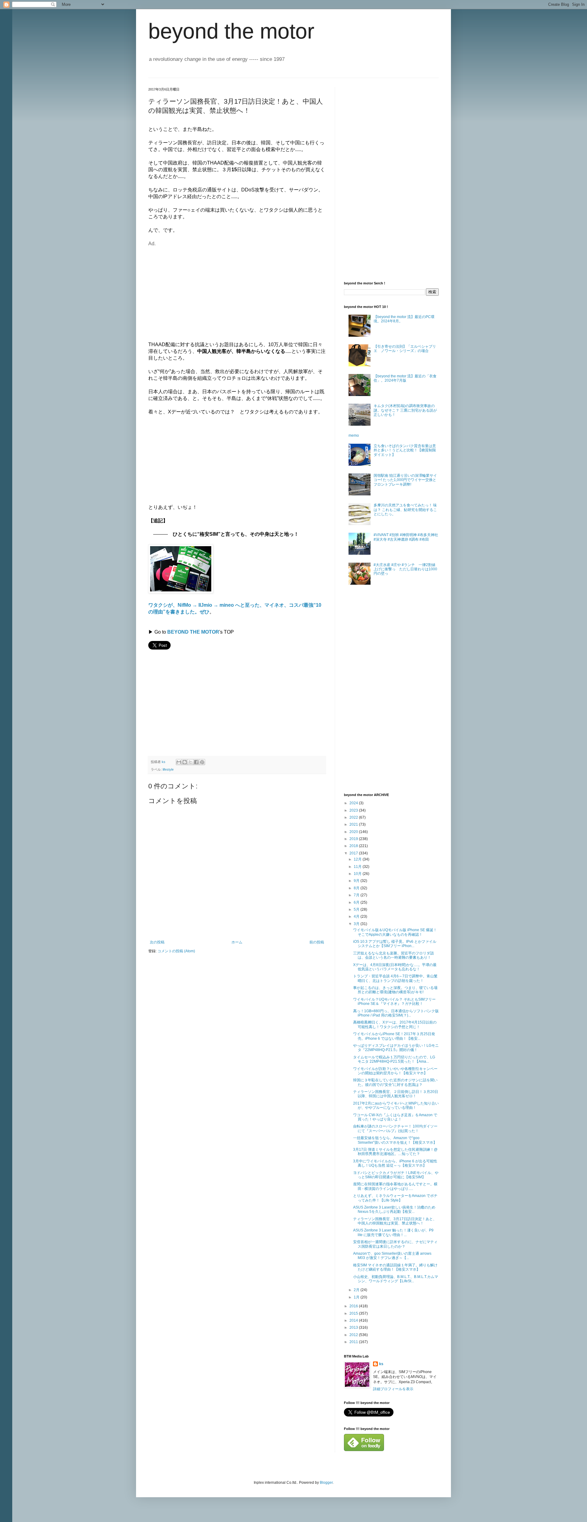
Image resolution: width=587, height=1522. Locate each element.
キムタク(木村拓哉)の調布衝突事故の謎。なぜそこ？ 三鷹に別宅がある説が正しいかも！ (405, 410)
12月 (358, 859)
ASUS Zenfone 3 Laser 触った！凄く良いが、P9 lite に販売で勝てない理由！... (393, 1232)
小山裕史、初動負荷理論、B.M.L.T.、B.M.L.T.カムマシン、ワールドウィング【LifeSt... (395, 1279)
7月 (357, 895)
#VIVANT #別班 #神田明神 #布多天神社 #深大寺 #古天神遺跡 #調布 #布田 (406, 537)
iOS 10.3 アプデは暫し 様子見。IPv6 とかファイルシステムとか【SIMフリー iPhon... (394, 943)
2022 (354, 817)
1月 (357, 1297)
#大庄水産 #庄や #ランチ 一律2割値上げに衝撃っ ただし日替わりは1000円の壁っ (405, 569)
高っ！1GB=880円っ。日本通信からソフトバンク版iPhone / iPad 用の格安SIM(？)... (396, 1013)
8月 (357, 888)
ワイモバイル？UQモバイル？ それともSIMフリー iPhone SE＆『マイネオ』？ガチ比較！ (394, 1001)
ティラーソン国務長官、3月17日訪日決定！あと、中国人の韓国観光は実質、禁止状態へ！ (395, 1221)
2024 (354, 803)
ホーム (236, 942)
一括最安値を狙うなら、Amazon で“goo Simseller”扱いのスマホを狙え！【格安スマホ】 (395, 1140)
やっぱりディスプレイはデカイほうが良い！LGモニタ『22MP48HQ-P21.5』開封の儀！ (396, 1047)
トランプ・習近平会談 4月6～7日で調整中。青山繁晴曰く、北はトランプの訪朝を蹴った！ (395, 978)
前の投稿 (316, 942)
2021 (354, 824)
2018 (354, 846)
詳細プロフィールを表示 (393, 1389)
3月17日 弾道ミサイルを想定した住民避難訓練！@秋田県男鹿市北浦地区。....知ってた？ (395, 1151)
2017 (354, 853)
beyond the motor (231, 31)
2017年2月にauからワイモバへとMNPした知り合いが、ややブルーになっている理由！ (396, 1105)
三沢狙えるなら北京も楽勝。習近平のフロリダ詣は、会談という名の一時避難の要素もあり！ (393, 955)
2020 (354, 832)
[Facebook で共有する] (196, 762)
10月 (358, 874)
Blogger (326, 1482)
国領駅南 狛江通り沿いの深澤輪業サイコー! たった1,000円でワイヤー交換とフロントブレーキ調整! (405, 480)
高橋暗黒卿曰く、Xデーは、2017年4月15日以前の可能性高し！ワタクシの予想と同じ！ (395, 1024)
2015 (354, 1313)
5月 (357, 909)
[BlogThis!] (185, 762)
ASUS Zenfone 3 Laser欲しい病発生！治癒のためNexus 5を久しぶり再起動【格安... (394, 1209)
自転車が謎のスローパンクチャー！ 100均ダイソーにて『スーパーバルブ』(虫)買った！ (395, 1128)
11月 (358, 867)
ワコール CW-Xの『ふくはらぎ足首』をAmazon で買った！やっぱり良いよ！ (395, 1117)
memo (354, 435)
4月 (357, 916)
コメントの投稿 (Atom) (176, 951)
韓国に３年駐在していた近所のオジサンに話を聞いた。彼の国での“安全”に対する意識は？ (395, 1082)
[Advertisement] (199, 290)
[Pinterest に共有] (202, 762)
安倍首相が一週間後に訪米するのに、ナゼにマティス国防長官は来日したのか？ (395, 1244)
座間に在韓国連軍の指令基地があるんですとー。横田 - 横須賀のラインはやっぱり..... (395, 1186)
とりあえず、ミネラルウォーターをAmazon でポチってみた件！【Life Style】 (395, 1198)
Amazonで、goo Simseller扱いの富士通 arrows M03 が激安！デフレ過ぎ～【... (392, 1255)
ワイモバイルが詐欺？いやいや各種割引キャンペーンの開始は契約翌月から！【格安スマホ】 (395, 1071)
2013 (354, 1327)
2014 (354, 1320)
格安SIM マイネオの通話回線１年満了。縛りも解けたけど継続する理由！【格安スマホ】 (395, 1267)
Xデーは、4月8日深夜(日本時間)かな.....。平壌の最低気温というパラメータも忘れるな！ (395, 967)
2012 (354, 1335)
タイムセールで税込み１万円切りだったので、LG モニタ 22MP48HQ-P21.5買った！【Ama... (394, 1059)
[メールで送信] (179, 762)
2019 (354, 839)
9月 (357, 881)
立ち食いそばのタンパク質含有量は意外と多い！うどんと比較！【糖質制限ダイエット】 (405, 450)
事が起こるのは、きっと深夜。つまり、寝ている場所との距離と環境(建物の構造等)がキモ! (395, 990)
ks (381, 1364)
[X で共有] (190, 762)
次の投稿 (157, 942)
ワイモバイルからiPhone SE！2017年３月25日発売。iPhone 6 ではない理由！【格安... (394, 1036)
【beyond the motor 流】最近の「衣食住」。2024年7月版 (405, 378)
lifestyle (168, 769)
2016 (354, 1306)
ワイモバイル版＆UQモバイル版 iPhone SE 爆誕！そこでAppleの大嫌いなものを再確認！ (395, 932)
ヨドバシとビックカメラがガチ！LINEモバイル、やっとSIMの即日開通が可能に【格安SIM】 (395, 1175)
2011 (354, 1342)
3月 (357, 924)
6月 (357, 902)
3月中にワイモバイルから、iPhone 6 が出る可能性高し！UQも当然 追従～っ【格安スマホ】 (395, 1163)
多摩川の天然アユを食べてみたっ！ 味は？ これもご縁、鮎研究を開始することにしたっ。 (405, 509)
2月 (357, 1290)
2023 (354, 810)
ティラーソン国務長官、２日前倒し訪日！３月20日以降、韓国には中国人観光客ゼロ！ (395, 1094)
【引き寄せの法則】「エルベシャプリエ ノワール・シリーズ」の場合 (405, 348)
